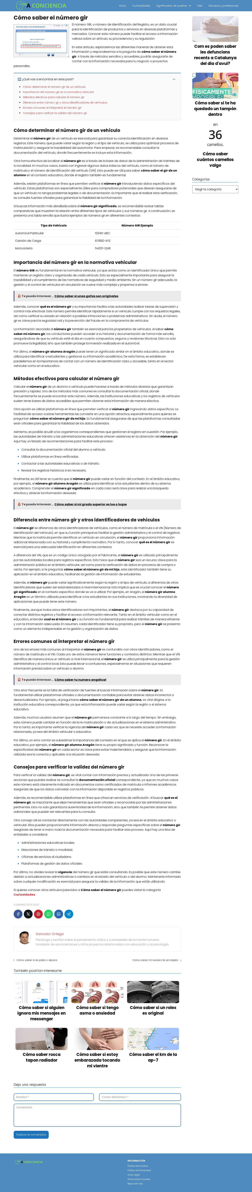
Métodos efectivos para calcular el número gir (53, 97)
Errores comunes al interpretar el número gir (52, 108)
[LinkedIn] (58, 914)
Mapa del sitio (135, 1183)
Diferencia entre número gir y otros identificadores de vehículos (65, 102)
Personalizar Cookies (138, 1179)
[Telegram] (68, 914)
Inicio (122, 6)
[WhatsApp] (48, 914)
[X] (28, 914)
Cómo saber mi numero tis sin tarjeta (155, 960)
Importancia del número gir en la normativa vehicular (58, 92)
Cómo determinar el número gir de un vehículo (54, 87)
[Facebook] (18, 914)
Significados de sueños (171, 6)
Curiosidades (141, 6)
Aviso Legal (133, 1174)
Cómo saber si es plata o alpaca (37, 960)
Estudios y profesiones (223, 6)
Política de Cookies (137, 1165)
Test (199, 6)
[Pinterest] (38, 914)
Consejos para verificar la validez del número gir (55, 113)
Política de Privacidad (139, 1170)
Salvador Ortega (50, 934)
